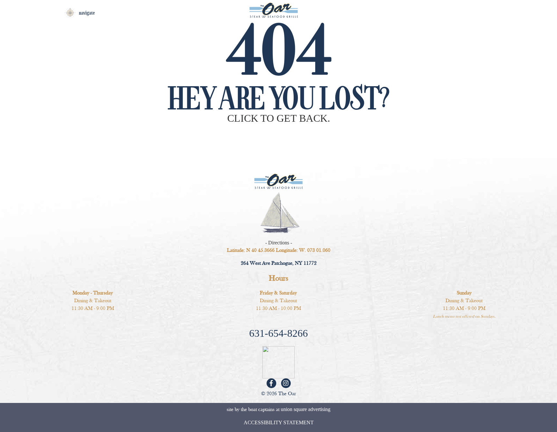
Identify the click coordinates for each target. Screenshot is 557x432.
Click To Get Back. (278, 118)
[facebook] (271, 383)
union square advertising (305, 409)
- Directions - (278, 242)
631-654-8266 (278, 333)
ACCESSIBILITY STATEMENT (279, 422)
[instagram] (285, 383)
